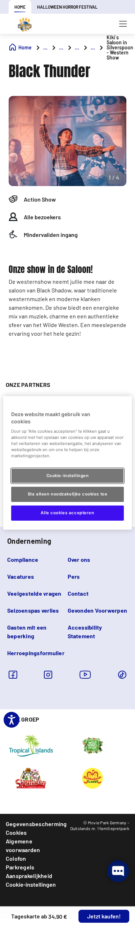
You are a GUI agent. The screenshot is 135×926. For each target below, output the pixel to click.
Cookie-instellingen (31, 884)
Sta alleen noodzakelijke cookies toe (68, 494)
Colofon (16, 858)
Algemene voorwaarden (23, 845)
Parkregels (20, 867)
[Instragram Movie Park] (48, 674)
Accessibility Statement (85, 631)
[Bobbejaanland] (92, 777)
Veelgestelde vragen (34, 593)
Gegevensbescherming (36, 823)
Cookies (16, 832)
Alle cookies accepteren (67, 512)
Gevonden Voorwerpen (97, 610)
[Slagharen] (31, 777)
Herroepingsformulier (35, 652)
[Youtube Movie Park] (85, 674)
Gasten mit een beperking (26, 631)
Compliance (22, 559)
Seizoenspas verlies (33, 610)
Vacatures (20, 576)
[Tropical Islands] (31, 745)
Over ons (79, 559)
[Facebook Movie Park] (13, 674)
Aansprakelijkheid (29, 875)
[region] (67, 463)
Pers (74, 576)
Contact (78, 593)
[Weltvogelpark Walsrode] (92, 745)
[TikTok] (122, 674)
